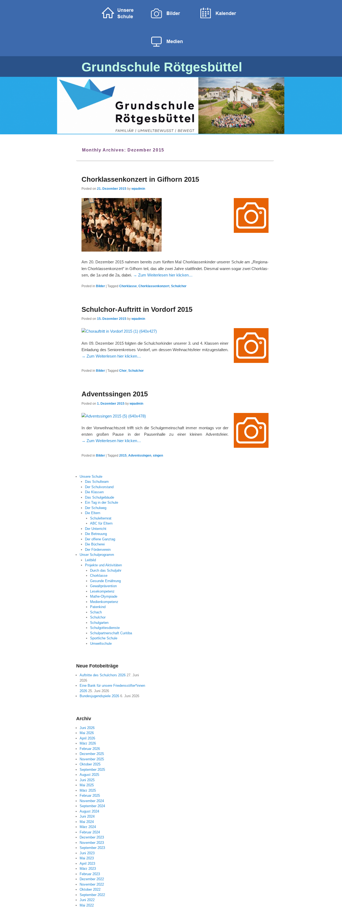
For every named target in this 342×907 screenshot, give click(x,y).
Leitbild (90, 560)
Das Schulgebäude (99, 497)
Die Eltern (92, 513)
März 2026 (88, 743)
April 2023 (87, 864)
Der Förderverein (98, 550)
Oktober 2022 (90, 889)
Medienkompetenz (104, 602)
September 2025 (92, 770)
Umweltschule (101, 644)
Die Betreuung (96, 534)
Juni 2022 (87, 900)
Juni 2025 (87, 780)
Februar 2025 (90, 796)
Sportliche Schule (103, 638)
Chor (123, 371)
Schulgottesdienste (105, 628)
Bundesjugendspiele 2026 (99, 696)
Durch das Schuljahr (105, 570)
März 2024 (88, 827)
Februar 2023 (90, 874)
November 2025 (92, 759)
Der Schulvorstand (99, 487)
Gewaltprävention (103, 586)
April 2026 (87, 738)
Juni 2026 (87, 728)
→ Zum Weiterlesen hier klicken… (163, 275)
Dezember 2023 (92, 837)
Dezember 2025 (92, 754)
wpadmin (138, 189)
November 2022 (92, 884)
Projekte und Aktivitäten (103, 565)
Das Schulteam (97, 482)
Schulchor (178, 286)
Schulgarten (99, 623)
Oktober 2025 (90, 764)
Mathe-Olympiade (103, 596)
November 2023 (92, 843)
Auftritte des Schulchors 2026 (103, 675)
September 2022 (92, 895)
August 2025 (89, 775)
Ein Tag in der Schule (101, 502)
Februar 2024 (90, 832)
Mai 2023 (87, 858)
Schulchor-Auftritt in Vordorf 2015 (136, 309)
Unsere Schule (91, 477)
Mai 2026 (87, 733)
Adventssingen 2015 (114, 394)
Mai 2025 (87, 785)
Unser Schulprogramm (97, 555)
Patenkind (98, 607)
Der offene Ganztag (100, 539)
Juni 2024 (87, 816)
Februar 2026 (90, 749)
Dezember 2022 (92, 879)
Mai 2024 (87, 822)
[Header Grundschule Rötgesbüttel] (171, 105)
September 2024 (92, 806)
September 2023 (92, 848)
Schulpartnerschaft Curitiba (111, 633)
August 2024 (89, 811)
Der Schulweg (95, 508)
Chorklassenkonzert (153, 286)
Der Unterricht (95, 529)
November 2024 (92, 801)
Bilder (100, 286)
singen (158, 455)
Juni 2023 (87, 853)
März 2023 (88, 869)
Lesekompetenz (102, 591)
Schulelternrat (100, 518)
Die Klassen (94, 492)
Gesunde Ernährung (105, 581)
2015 (123, 455)
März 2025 (88, 790)
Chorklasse (128, 286)
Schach (96, 612)
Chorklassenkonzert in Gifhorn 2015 (140, 179)
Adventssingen (139, 455)
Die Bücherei (95, 544)
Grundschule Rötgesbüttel (161, 67)
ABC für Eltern (101, 523)
